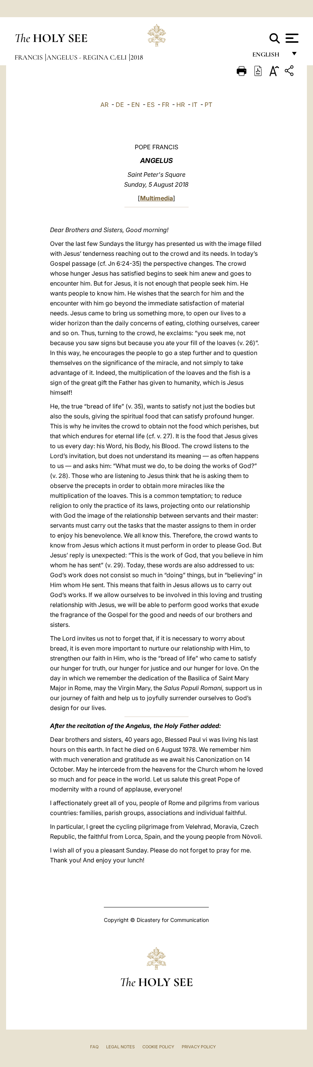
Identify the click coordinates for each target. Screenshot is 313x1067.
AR (104, 104)
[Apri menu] (291, 38)
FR (165, 104)
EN (135, 104)
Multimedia (156, 198)
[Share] (290, 72)
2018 (137, 57)
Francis (29, 57)
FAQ (94, 1046)
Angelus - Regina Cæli (87, 57)
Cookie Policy (158, 1046)
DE (120, 104)
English (269, 56)
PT (208, 104)
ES (151, 104)
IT (194, 104)
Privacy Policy (199, 1046)
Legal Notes (120, 1046)
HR (180, 104)
